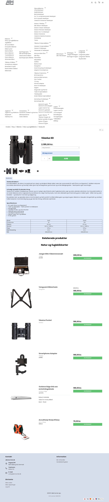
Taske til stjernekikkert (40, 92)
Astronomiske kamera (40, 77)
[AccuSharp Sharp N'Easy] (21, 434)
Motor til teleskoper (40, 85)
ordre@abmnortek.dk (14, 474)
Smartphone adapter (11, 64)
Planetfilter (37, 57)
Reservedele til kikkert (11, 68)
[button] (100, 130)
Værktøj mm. (9, 117)
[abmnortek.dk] (9, 2)
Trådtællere (57, 119)
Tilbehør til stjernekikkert (41, 43)
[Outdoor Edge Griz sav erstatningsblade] (21, 401)
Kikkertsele (8, 71)
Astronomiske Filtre (40, 53)
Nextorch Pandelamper (45, 112)
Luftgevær (82, 52)
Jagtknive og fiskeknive (12, 112)
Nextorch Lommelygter (45, 106)
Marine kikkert (9, 51)
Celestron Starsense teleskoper (43, 20)
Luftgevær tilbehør (84, 56)
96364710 (11, 469)
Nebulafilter (37, 60)
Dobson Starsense (39, 34)
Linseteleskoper (38, 10)
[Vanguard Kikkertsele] (21, 301)
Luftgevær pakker (84, 54)
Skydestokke (82, 59)
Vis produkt (87, 258)
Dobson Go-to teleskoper (41, 32)
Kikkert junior (8, 49)
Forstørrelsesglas (59, 108)
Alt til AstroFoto (38, 75)
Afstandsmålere (9, 59)
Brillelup (56, 121)
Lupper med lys (58, 110)
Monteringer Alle (39, 101)
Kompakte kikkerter (10, 47)
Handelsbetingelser (62, 462)
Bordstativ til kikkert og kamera (29, 112)
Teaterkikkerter (9, 55)
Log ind (7, 487)
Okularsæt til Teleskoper (41, 50)
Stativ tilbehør (24, 117)
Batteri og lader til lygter (46, 119)
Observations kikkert (25, 55)
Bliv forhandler (61, 460)
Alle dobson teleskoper (41, 25)
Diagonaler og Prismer (40, 90)
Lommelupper (58, 112)
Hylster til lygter (43, 121)
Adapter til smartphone (41, 70)
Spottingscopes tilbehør (26, 57)
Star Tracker (37, 79)
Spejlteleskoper (38, 12)
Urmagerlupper (58, 117)
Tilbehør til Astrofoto (40, 73)
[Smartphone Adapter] (21, 368)
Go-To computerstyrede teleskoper (45, 16)
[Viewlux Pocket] (21, 335)
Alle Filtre (36, 55)
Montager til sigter (72, 56)
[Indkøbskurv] (99, 3)
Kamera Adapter (39, 83)
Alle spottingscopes (25, 53)
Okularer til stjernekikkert (41, 46)
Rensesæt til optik (10, 66)
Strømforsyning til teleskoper (42, 68)
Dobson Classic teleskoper (42, 28)
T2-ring (36, 81)
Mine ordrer (8, 483)
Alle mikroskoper (61, 55)
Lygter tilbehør (43, 115)
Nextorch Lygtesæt (44, 110)
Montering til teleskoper (41, 99)
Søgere (36, 88)
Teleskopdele (38, 94)
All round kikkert (9, 45)
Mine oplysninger (10, 485)
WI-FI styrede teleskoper (41, 18)
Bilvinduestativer (24, 114)
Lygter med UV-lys (44, 108)
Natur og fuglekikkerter (11, 40)
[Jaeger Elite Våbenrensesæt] (21, 268)
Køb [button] (66, 158)
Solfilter (36, 62)
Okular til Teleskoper (40, 48)
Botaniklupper (58, 114)
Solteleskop (37, 38)
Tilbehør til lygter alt (44, 117)
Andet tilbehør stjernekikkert (42, 96)
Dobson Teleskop (39, 23)
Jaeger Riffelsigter (72, 54)
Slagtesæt (8, 114)
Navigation (37, 66)
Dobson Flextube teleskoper (42, 30)
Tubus (36, 40)
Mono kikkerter (9, 53)
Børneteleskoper (39, 14)
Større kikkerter (9, 57)
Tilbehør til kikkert (10, 62)
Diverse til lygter (43, 123)
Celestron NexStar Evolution (42, 36)
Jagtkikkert (8, 42)
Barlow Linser (38, 64)
